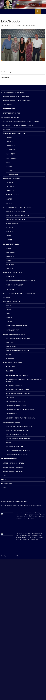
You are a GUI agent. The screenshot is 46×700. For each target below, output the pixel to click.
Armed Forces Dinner (9, 459)
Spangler (9, 268)
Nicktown (9, 232)
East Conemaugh (12, 174)
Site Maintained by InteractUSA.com (14, 501)
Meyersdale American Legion (17, 375)
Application (7, 105)
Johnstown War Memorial (15, 219)
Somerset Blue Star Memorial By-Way (20, 426)
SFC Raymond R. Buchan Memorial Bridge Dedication (20, 121)
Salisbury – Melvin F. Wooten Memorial (20, 418)
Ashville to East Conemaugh (14, 133)
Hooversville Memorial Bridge (17, 350)
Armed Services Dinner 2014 (13, 463)
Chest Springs (11, 158)
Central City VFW (12, 330)
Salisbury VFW (11, 414)
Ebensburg (10, 191)
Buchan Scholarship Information (16, 96)
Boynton (9, 322)
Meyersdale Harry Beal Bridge (17, 389)
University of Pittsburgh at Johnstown (20, 281)
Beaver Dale (10, 150)
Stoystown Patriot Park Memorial (18, 438)
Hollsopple (10, 342)
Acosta (8, 305)
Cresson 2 (9, 170)
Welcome (6, 129)
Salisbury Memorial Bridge (16, 406)
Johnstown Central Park (15, 211)
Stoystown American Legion (16, 434)
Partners (4, 479)
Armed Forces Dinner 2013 (13, 467)
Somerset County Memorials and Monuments (18, 293)
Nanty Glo (9, 228)
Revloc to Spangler (11, 244)
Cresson (9, 166)
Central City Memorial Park (16, 326)
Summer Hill (10, 277)
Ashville (9, 137)
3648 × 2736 (21, 25)
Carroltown (10, 154)
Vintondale (10, 289)
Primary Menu (43, 11)
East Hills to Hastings (11, 178)
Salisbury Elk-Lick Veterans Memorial (20, 410)
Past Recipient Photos (11, 113)
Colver (8, 162)
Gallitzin (9, 199)
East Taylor (10, 187)
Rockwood (10, 397)
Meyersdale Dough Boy (14, 385)
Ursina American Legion (14, 446)
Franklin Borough (13, 195)
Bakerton (9, 142)
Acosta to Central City (12, 301)
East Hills (9, 182)
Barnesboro (10, 146)
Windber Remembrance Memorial (18, 451)
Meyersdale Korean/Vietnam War (18, 393)
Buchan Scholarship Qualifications (16, 101)
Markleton (10, 371)
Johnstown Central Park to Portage (17, 207)
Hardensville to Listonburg (14, 334)
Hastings (9, 203)
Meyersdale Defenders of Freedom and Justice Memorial (24, 380)
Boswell (9, 318)
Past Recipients (9, 109)
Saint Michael (11, 252)
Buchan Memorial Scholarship (12, 92)
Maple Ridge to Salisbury (13, 363)
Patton (8, 236)
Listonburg (10, 359)
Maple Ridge (10, 367)
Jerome (8, 354)
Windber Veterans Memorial (16, 455)
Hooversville (11, 346)
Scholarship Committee (10, 117)
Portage (9, 240)
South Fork (10, 264)
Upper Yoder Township (14, 285)
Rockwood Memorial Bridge (16, 401)
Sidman (8, 260)
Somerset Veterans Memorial (17, 430)
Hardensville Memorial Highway (18, 338)
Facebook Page (6, 483)
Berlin (8, 313)
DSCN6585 (31, 25)
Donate (4, 475)
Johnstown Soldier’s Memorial (17, 215)
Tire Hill (9, 442)
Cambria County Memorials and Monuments (17, 125)
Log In (3, 487)
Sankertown (10, 256)
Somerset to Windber (11, 422)
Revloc (8, 248)
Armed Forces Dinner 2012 (13, 471)
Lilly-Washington (12, 223)
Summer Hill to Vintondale (13, 273)
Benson (8, 309)
